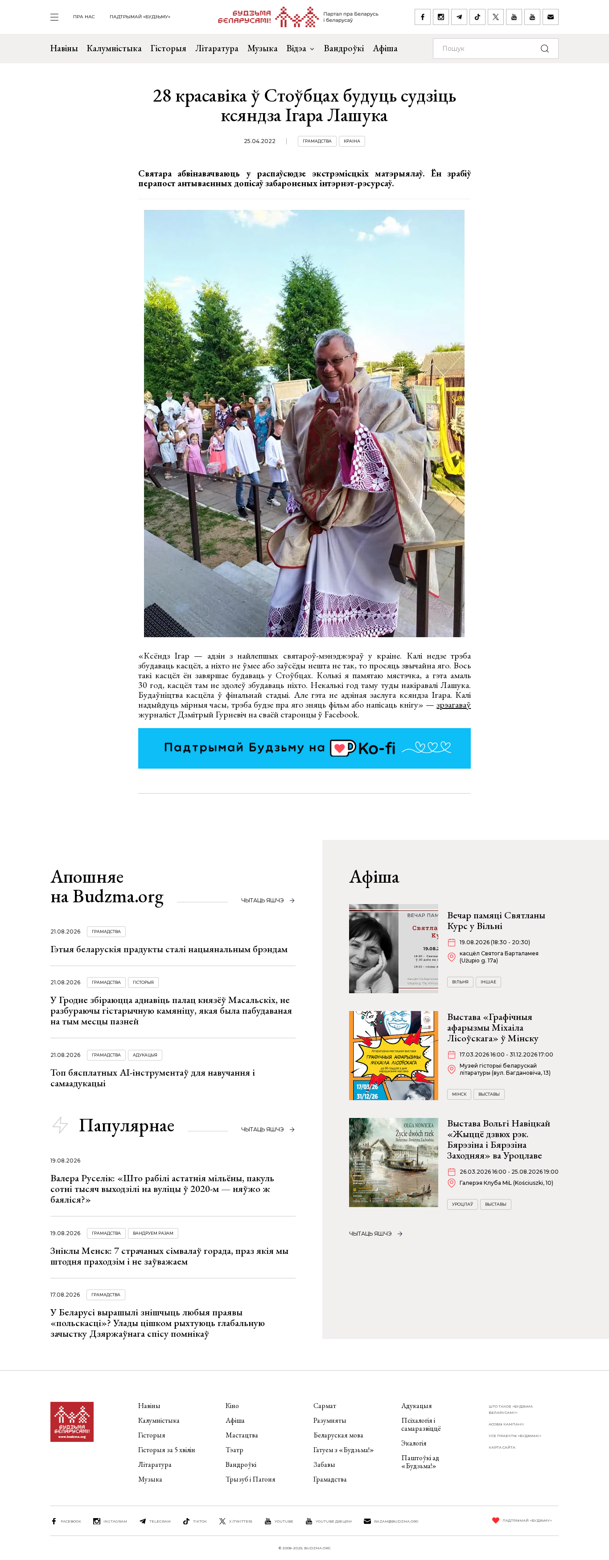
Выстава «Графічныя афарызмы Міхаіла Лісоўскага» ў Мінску (493, 1027)
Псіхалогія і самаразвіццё (421, 1424)
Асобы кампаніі (506, 1424)
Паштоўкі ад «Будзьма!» (420, 1461)
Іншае (488, 981)
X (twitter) (240, 1521)
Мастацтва (242, 1435)
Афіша (385, 48)
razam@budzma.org (396, 1521)
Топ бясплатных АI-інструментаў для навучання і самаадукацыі (152, 1077)
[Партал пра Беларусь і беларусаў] (293, 17)
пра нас (84, 17)
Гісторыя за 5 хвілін (166, 1449)
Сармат (324, 1405)
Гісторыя (168, 48)
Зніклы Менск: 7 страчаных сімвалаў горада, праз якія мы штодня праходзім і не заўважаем (169, 1256)
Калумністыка (114, 48)
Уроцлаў (462, 1204)
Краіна (352, 141)
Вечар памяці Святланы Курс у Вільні (496, 920)
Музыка (262, 48)
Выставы (489, 1094)
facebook (71, 1521)
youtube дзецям (334, 1521)
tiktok (200, 1521)
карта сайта (502, 1447)
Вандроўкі (344, 48)
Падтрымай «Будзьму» (140, 17)
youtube (284, 1521)
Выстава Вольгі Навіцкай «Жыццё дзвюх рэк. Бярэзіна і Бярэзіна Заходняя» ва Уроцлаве (498, 1139)
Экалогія (414, 1443)
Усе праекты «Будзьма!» (515, 1435)
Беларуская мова (338, 1435)
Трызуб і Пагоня (251, 1479)
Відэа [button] (296, 48)
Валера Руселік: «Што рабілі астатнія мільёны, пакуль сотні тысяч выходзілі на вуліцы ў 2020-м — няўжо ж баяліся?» (162, 1188)
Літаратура (217, 48)
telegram (160, 1521)
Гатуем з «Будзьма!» (343, 1449)
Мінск (459, 1094)
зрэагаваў (453, 704)
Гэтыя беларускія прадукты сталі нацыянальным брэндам (169, 948)
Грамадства (317, 141)
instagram (115, 1521)
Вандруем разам (153, 1233)
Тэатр (234, 1449)
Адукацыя (145, 1054)
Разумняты (329, 1420)
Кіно (232, 1405)
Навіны (64, 48)
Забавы (324, 1464)
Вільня (460, 981)
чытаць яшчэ (262, 900)
